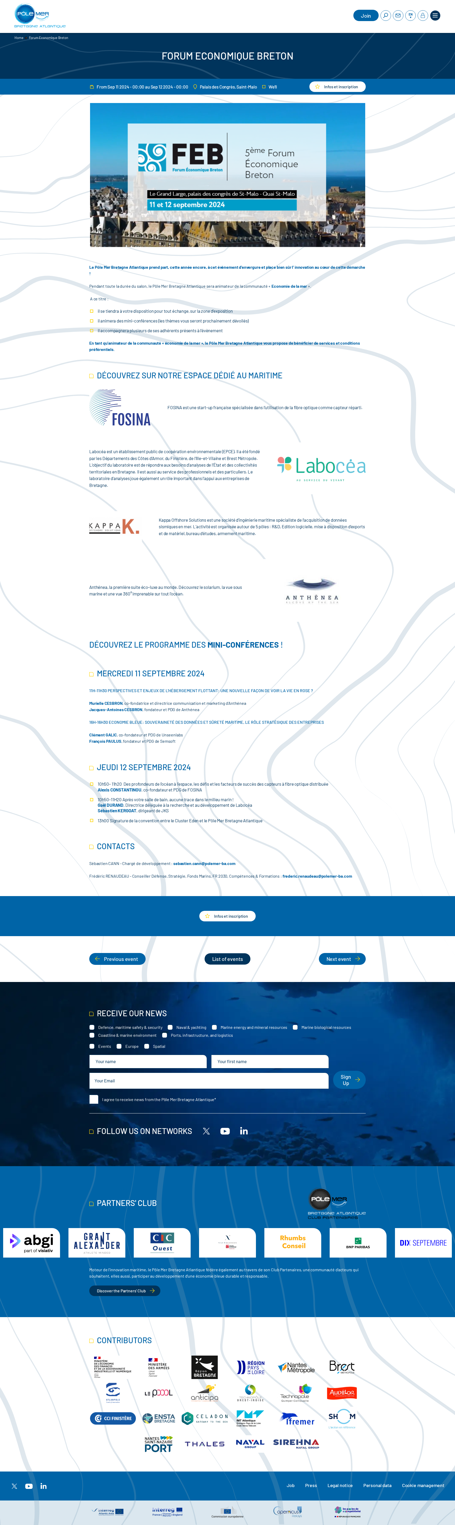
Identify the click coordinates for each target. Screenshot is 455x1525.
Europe (132, 1046)
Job (291, 1485)
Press (311, 1485)
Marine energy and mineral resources (254, 1027)
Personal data (377, 1485)
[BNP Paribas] (292, 1243)
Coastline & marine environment (127, 1035)
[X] (206, 1131)
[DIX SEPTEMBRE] (358, 1243)
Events (104, 1046)
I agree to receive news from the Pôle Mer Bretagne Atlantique (158, 1099)
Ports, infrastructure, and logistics (202, 1035)
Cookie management (423, 1485)
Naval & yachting (191, 1027)
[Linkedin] (244, 1131)
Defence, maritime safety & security (130, 1027)
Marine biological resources (326, 1027)
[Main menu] (435, 15)
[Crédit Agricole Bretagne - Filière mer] (423, 1243)
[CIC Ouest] (96, 1243)
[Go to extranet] (423, 15)
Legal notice (340, 1485)
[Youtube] (225, 1131)
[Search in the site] (385, 15)
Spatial (159, 1046)
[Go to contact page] (398, 15)
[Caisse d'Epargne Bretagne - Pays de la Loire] (162, 1243)
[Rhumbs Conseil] (227, 1243)
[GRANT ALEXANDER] (31, 1243)
